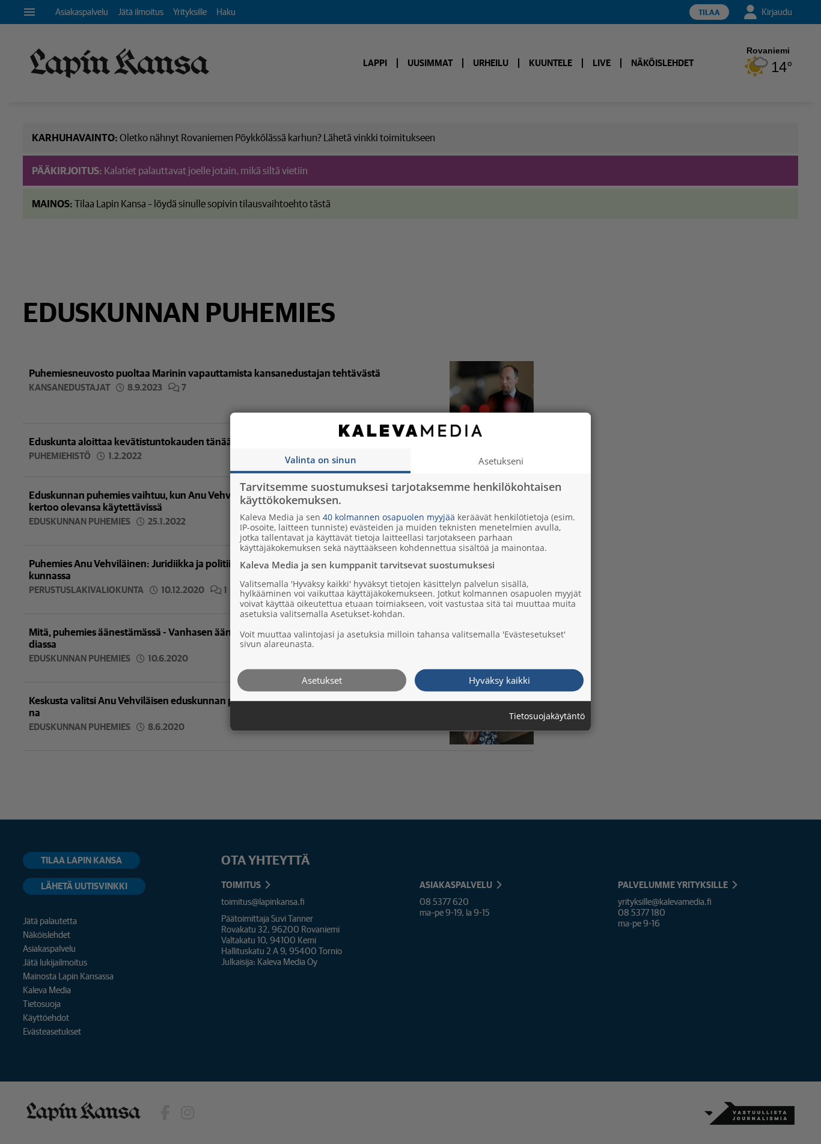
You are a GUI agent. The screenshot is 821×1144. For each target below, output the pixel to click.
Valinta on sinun (320, 460)
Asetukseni (500, 461)
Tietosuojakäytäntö (547, 716)
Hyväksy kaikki (499, 680)
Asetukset (322, 680)
